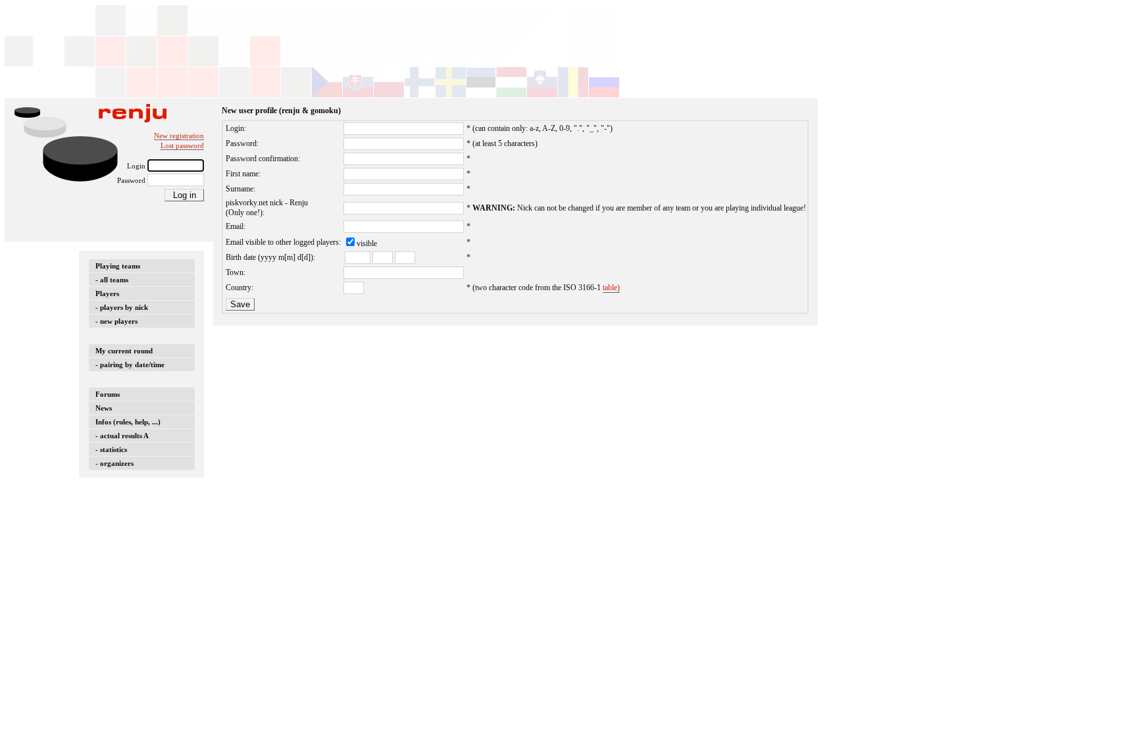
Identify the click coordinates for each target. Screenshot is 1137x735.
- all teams (111, 280)
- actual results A (122, 436)
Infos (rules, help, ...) (128, 422)
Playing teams (117, 266)
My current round (124, 351)
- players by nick (121, 307)
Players (107, 293)
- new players (116, 321)
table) (611, 287)
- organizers (114, 463)
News (103, 408)
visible (367, 243)
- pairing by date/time (129, 364)
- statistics (111, 449)
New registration (179, 135)
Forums (107, 394)
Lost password (182, 145)
